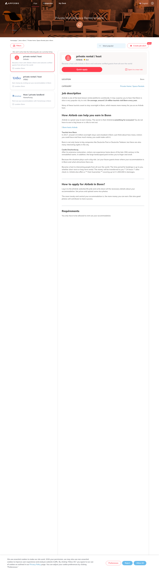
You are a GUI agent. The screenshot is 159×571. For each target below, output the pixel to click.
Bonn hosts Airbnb (70, 127)
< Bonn (14, 30)
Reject (127, 563)
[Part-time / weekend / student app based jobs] (12, 3)
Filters (18, 45)
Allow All (140, 563)
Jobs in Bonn (22, 40)
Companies (48, 3)
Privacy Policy (35, 564)
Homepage (13, 40)
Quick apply (82, 69)
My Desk (62, 3)
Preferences (113, 563)
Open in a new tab (135, 69)
